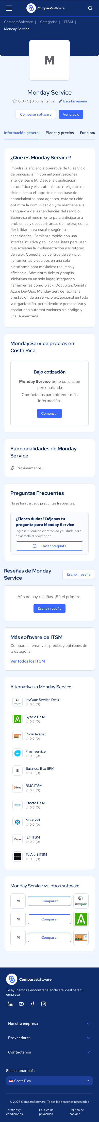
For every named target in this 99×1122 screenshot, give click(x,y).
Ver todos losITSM (27, 661)
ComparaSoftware (18, 21)
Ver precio (71, 114)
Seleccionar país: (21, 1070)
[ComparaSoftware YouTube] (21, 1004)
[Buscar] (90, 8)
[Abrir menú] (9, 8)
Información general (22, 132)
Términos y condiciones (14, 1112)
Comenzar (49, 413)
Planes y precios (60, 132)
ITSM (68, 21)
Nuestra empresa (23, 1023)
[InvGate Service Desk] (81, 901)
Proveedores (19, 1037)
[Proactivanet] (81, 937)
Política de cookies (77, 1112)
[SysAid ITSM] (81, 919)
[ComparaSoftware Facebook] (32, 1004)
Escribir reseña (75, 101)
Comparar (56, 900)
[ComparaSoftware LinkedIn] (10, 1004)
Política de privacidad (46, 1112)
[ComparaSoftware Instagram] (44, 1004)
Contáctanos (19, 1052)
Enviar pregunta (54, 546)
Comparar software (36, 114)
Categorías (48, 21)
